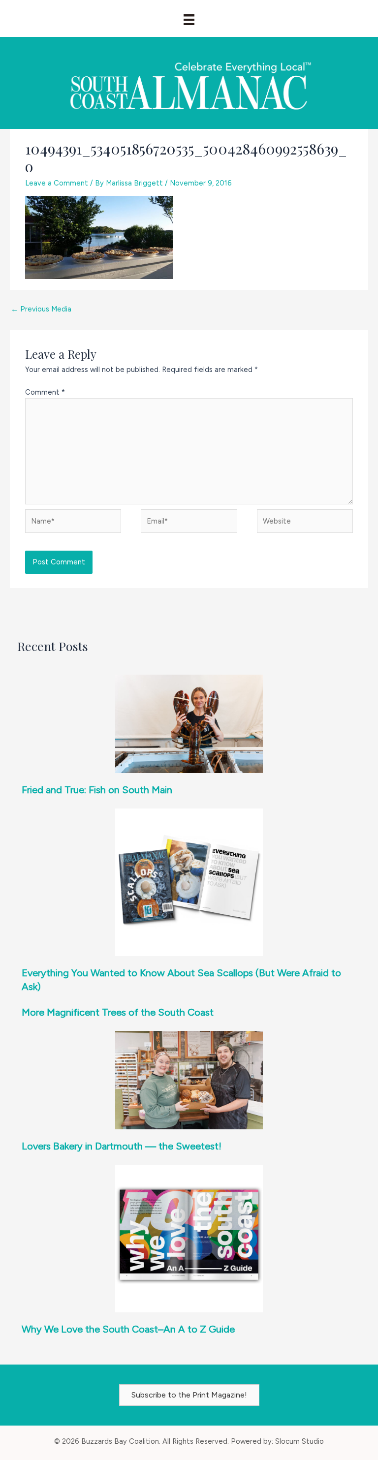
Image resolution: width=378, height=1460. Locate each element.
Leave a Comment (56, 183)
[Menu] (189, 19)
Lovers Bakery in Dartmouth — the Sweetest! (121, 1146)
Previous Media (41, 309)
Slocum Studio (299, 1441)
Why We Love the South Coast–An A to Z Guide (128, 1329)
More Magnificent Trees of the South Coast (118, 1012)
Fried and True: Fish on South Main (97, 790)
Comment (45, 392)
